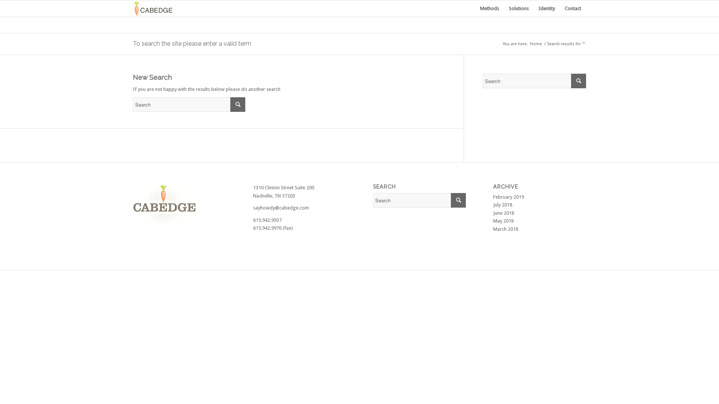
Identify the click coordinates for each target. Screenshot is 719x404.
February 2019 (508, 197)
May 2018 (503, 221)
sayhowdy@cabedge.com (281, 208)
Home (536, 44)
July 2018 (502, 205)
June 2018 (503, 213)
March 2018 (505, 229)
